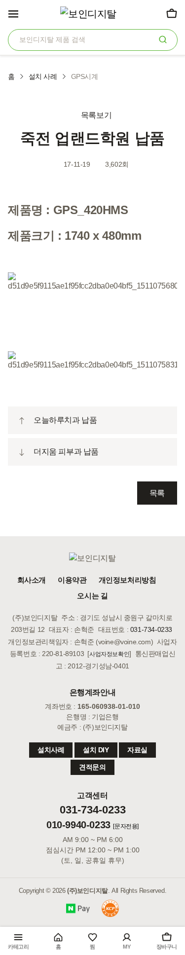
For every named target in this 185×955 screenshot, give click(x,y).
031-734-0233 (151, 629)
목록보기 (95, 115)
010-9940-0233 (78, 824)
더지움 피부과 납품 (66, 451)
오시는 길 (92, 595)
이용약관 (72, 580)
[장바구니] (171, 13)
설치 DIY (96, 750)
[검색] (163, 39)
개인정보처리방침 (127, 580)
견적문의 (92, 767)
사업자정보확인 (109, 654)
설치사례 (50, 750)
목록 (157, 493)
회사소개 (31, 580)
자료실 (137, 750)
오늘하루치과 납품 (65, 420)
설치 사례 (43, 76)
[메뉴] (13, 13)
